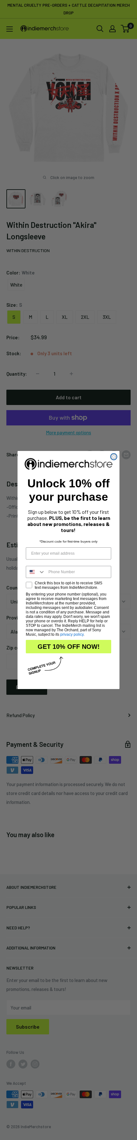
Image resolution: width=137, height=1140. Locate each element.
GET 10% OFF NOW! (69, 646)
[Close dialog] (114, 457)
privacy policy (71, 634)
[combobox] (35, 572)
